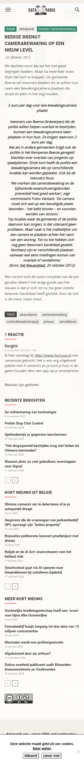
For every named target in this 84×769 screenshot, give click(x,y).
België (10, 29)
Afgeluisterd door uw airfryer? (28, 653)
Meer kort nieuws (23, 598)
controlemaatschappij (22, 322)
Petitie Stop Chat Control (24, 423)
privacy (49, 322)
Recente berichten (25, 400)
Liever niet (51, 755)
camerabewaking (54, 315)
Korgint (11, 346)
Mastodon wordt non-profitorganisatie (34, 642)
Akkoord (30, 755)
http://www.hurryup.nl (53, 355)
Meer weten (42, 748)
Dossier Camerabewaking (56, 29)
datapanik (26, 29)
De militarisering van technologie (30, 412)
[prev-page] (7, 480)
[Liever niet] (78, 751)
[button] (7, 9)
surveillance (67, 322)
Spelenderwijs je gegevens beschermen (35, 434)
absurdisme (28, 315)
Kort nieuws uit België (28, 492)
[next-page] (15, 480)
